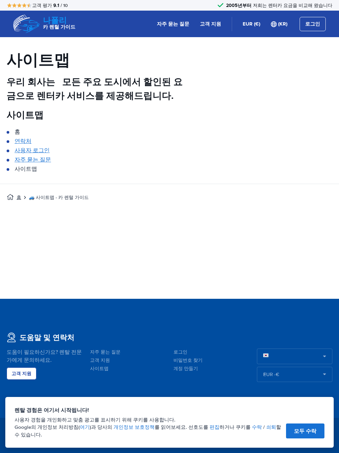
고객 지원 (210, 24)
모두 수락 (305, 431)
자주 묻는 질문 (173, 24)
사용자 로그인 (32, 150)
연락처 (23, 141)
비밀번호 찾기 (188, 360)
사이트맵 (99, 368)
